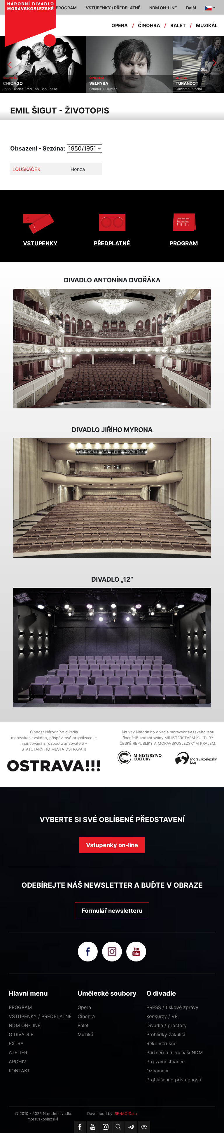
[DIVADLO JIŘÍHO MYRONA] (112, 498)
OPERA (119, 25)
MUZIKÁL (207, 25)
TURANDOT (109, 83)
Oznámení (157, 1070)
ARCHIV (17, 1061)
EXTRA (16, 1043)
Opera (84, 1007)
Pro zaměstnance (165, 1061)
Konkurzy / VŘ (162, 1016)
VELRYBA (21, 83)
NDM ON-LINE (25, 1025)
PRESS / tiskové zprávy (172, 1007)
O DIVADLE (21, 1034)
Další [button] (191, 7)
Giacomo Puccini (111, 89)
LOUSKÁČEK (26, 169)
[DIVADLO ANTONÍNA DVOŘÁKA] (112, 348)
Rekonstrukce (161, 1043)
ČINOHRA (149, 25)
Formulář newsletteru (112, 910)
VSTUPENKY (40, 243)
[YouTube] (93, 1127)
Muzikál (86, 1034)
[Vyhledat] (118, 1127)
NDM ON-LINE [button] (163, 7)
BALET (178, 25)
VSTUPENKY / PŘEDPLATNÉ (40, 1016)
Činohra (86, 1016)
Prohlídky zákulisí (165, 1034)
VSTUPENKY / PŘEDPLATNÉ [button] (113, 7)
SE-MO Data (126, 1113)
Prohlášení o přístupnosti (173, 1080)
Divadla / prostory (166, 1025)
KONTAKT (19, 1070)
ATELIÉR (18, 1052)
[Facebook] (80, 1127)
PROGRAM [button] (66, 7)
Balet (83, 1025)
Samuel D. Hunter (25, 89)
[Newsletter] (131, 1127)
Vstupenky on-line (112, 845)
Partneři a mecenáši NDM (174, 1052)
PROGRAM (184, 243)
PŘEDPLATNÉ (112, 243)
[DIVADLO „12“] (112, 647)
